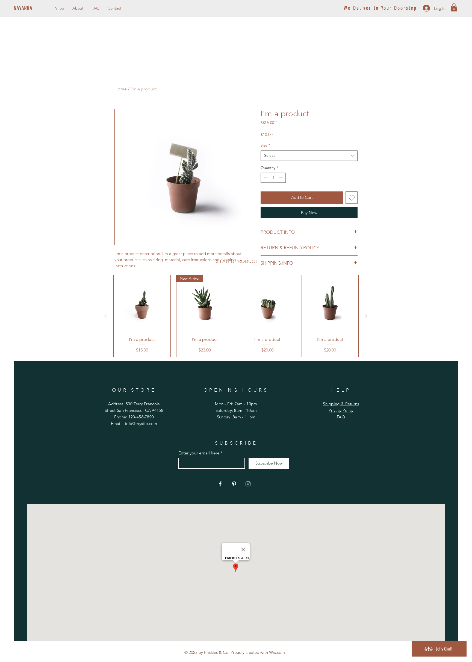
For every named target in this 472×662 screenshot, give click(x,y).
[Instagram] (248, 484)
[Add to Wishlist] (352, 197)
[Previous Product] (105, 316)
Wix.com (277, 652)
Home (120, 88)
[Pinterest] (234, 484)
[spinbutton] (273, 177)
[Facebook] (220, 484)
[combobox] (309, 155)
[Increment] (281, 177)
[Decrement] (264, 177)
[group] (236, 316)
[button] (453, 7)
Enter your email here (199, 453)
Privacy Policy (341, 410)
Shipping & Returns (341, 403)
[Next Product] (366, 316)
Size (265, 145)
